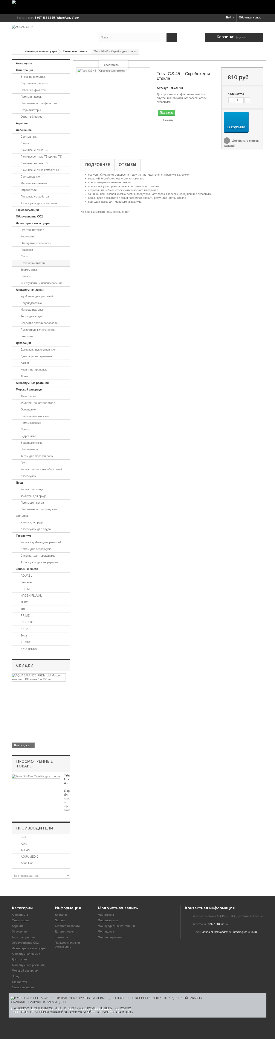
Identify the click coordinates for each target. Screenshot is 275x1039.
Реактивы (26, 336)
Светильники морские (34, 416)
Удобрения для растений (36, 296)
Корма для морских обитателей (41, 469)
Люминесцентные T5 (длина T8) (41, 156)
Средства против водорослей (39, 323)
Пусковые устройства (34, 196)
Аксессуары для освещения (38, 203)
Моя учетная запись (118, 907)
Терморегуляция (27, 209)
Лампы (24, 143)
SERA (24, 628)
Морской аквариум (29, 389)
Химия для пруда (31, 522)
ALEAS (25, 850)
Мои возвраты (108, 920)
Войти (230, 17)
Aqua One (26, 863)
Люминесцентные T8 (33, 163)
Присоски (26, 249)
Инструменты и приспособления (41, 283)
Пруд (19, 482)
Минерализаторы (31, 309)
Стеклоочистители (75, 51)
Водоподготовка (31, 303)
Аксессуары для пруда (35, 529)
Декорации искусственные (37, 349)
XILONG (25, 642)
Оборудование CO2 (29, 216)
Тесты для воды (31, 316)
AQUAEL (26, 575)
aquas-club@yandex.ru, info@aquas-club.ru (229, 932)
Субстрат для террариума (37, 555)
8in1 (23, 837)
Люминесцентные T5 (33, 150)
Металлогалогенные (33, 183)
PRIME (25, 615)
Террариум (23, 535)
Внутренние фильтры (34, 83)
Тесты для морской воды (36, 456)
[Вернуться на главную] (16, 51)
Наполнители (29, 449)
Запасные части (27, 569)
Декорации (23, 343)
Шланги (25, 276)
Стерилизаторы (30, 110)
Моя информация (110, 937)
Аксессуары (28, 476)
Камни (24, 363)
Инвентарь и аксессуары (41, 51)
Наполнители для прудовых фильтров (36, 512)
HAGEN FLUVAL (31, 595)
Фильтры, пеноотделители (37, 402)
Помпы (24, 429)
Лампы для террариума (35, 549)
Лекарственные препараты (37, 329)
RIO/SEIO (26, 622)
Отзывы (127, 164)
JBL (23, 609)
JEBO (24, 602)
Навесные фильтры (33, 90)
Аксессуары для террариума (39, 562)
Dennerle (26, 582)
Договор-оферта (66, 931)
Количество (236, 94)
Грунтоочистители (32, 229)
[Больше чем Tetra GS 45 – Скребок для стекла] (36, 776)
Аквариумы (24, 63)
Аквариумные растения (32, 382)
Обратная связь (250, 17)
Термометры (28, 269)
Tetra (23, 635)
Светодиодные (30, 176)
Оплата (60, 920)
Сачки (24, 256)
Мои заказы (106, 914)
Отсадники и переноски (35, 243)
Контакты (61, 937)
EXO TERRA (28, 648)
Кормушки (27, 236)
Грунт (24, 462)
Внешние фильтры (32, 76)
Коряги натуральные (33, 369)
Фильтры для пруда (33, 496)
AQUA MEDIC (29, 856)
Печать (168, 120)
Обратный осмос (31, 116)
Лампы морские (30, 422)
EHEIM (25, 589)
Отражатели (28, 189)
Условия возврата (67, 926)
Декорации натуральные (36, 356)
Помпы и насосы (31, 96)
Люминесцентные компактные (40, 170)
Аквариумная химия (30, 289)
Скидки (25, 665)
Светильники (28, 136)
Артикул (162, 88)
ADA (23, 843)
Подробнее (97, 164)
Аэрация (22, 123)
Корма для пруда (31, 489)
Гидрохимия (28, 436)
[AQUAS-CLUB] (51, 33)
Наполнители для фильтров (38, 103)
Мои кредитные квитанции (116, 926)
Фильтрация (24, 70)
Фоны (24, 376)
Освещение (24, 130)
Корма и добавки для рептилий (40, 542)
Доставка (61, 914)
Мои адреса (106, 931)
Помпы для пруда (32, 502)
